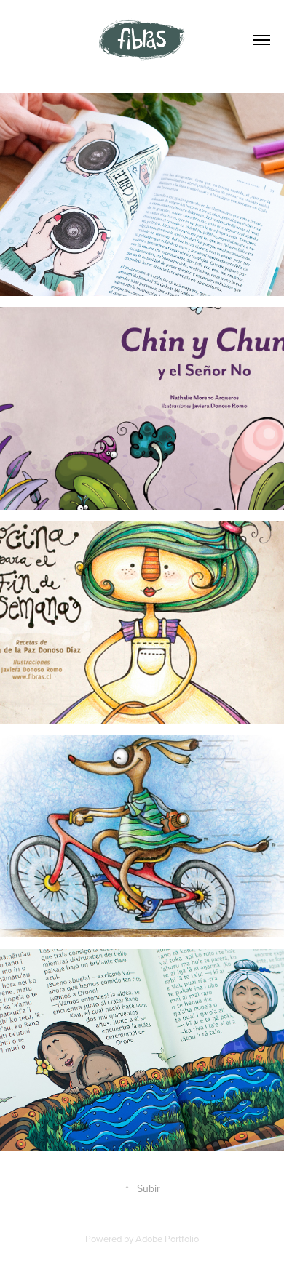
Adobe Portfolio (167, 1238)
